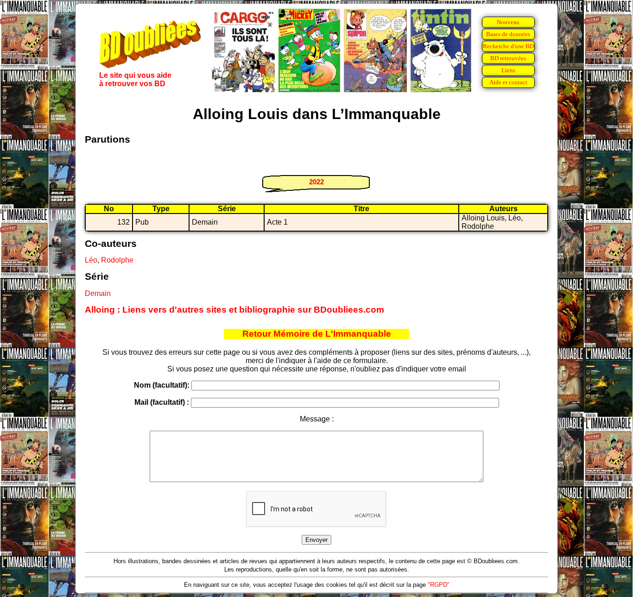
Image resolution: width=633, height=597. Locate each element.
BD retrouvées (508, 58)
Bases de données (508, 34)
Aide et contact (508, 82)
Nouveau (508, 22)
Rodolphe (117, 260)
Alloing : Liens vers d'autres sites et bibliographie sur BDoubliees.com (234, 309)
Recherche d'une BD (508, 46)
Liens (508, 70)
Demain (98, 293)
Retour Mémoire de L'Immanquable (316, 334)
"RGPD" (438, 584)
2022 (316, 182)
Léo (91, 260)
